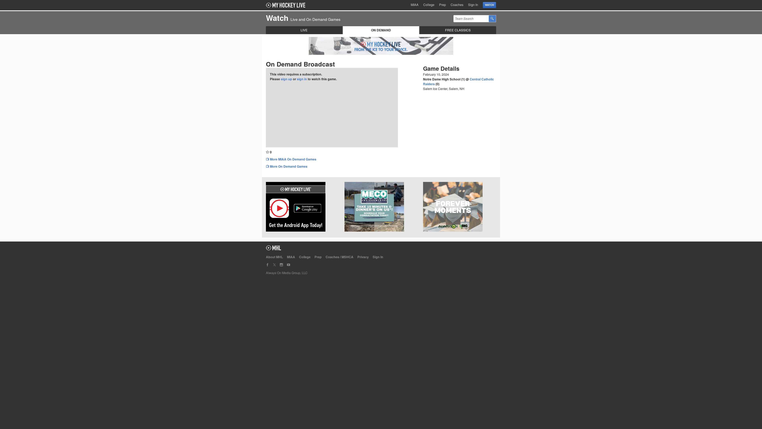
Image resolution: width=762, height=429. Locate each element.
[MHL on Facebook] (267, 265)
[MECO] (381, 207)
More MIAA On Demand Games (292, 159)
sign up (286, 79)
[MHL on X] (274, 265)
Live (304, 30)
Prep (442, 4)
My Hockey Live (287, 5)
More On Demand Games (288, 166)
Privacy (363, 257)
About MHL (274, 257)
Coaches (457, 4)
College (428, 4)
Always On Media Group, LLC (287, 273)
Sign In (473, 4)
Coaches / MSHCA (339, 257)
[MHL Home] (273, 249)
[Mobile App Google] (302, 207)
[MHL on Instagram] (281, 265)
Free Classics (458, 30)
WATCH (489, 5)
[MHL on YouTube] (288, 265)
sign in (302, 79)
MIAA (415, 4)
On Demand (381, 30)
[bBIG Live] (459, 207)
